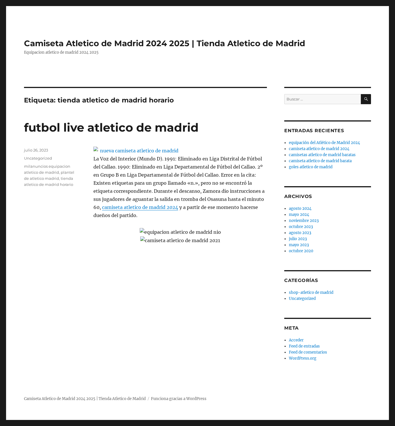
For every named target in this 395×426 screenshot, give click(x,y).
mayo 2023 (299, 244)
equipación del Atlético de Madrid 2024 (324, 142)
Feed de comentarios (308, 352)
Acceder (296, 340)
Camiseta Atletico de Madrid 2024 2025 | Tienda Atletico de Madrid (164, 43)
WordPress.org (302, 358)
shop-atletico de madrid (311, 292)
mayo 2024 (299, 214)
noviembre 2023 (304, 220)
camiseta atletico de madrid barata (320, 160)
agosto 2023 (300, 232)
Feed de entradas (304, 346)
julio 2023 (298, 238)
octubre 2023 (301, 226)
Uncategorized (38, 158)
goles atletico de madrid (311, 167)
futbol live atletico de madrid (111, 127)
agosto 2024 (300, 208)
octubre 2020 (301, 250)
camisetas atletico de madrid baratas (322, 154)
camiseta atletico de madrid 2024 (140, 207)
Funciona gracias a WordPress (178, 398)
